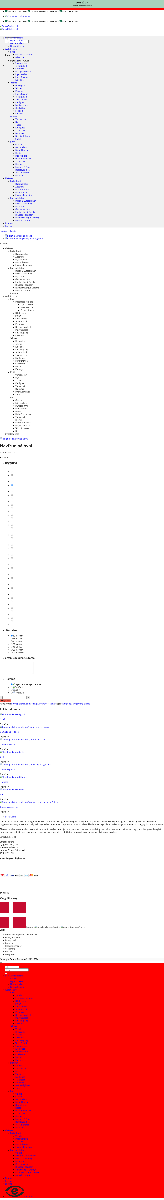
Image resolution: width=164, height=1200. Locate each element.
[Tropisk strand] (18, 235)
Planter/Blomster (23, 195)
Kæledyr (19, 113)
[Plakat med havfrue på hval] (14, 438)
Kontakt (9, 226)
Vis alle (13, 978)
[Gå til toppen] (1, 962)
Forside (3, 231)
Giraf (2, 719)
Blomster (19, 133)
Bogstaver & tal (22, 169)
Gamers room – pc (9, 807)
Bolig (12, 51)
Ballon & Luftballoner (25, 200)
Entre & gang (21, 77)
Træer (18, 124)
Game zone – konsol (9, 731)
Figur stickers (16, 40)
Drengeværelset (23, 71)
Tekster (13, 82)
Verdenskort (21, 119)
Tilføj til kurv (5, 701)
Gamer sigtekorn (8, 769)
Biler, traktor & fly (23, 203)
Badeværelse (21, 184)
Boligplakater (16, 181)
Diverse (19, 175)
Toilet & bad (21, 65)
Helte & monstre (23, 158)
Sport (18, 139)
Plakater (9, 178)
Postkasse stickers (14, 37)
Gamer (18, 144)
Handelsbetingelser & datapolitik (21, 934)
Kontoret (19, 68)
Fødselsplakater (23, 220)
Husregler (20, 85)
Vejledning (10, 948)
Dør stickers (21, 155)
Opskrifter (20, 108)
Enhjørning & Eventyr (25, 212)
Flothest (4, 782)
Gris (2, 756)
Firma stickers (17, 46)
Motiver (14, 116)
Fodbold (19, 110)
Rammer (9, 223)
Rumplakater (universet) (27, 217)
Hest (2, 794)
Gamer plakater (22, 209)
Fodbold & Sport (23, 167)
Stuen (18, 60)
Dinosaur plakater (24, 214)
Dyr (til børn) (21, 150)
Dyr (17, 122)
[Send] (6, 45)
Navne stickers (17, 43)
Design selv (10, 954)
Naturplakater (22, 189)
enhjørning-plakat (81, 703)
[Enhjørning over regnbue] (24, 238)
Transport (20, 130)
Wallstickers (11, 49)
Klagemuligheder (13, 946)
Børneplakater (17, 198)
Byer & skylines (22, 136)
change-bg (66, 703)
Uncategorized (12, 434)
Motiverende (21, 105)
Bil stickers (20, 57)
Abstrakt (19, 186)
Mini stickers (21, 147)
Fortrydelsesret (12, 937)
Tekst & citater (22, 172)
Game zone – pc (7, 744)
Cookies (9, 943)
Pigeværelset (21, 74)
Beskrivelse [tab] (10, 816)
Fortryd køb (10, 940)
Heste (18, 153)
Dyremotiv (20, 206)
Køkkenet (19, 79)
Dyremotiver (21, 192)
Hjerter (18, 164)
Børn (12, 141)
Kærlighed (20, 102)
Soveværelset (21, 63)
